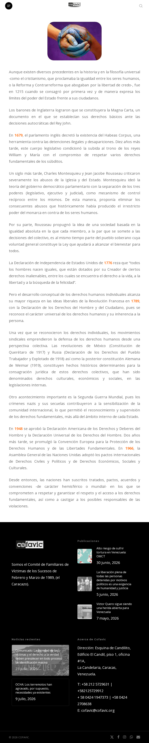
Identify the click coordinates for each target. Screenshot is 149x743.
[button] (8, 6)
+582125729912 (90, 690)
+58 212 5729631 (95, 684)
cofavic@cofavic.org (98, 710)
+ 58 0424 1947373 (92, 697)
